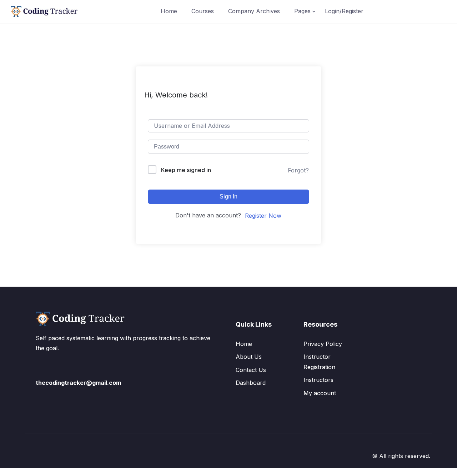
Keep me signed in (186, 169)
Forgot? (298, 170)
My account (319, 393)
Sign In (228, 196)
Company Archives (254, 11)
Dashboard (251, 382)
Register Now (263, 215)
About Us (249, 356)
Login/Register (344, 11)
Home (169, 11)
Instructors (318, 379)
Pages (302, 11)
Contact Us (251, 369)
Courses (202, 11)
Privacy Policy (322, 343)
